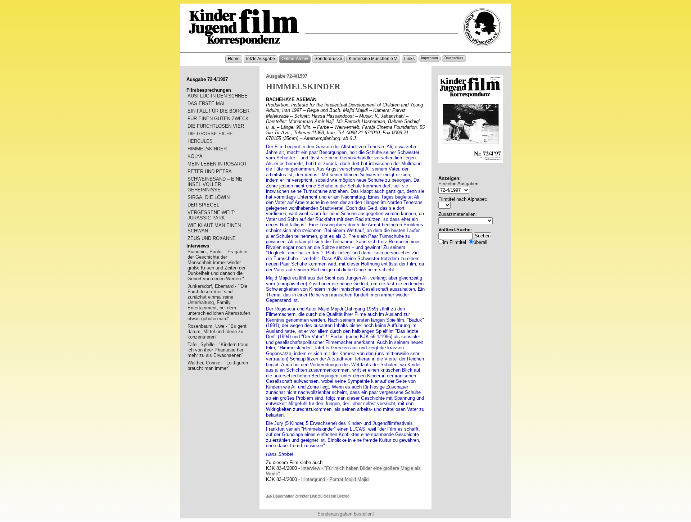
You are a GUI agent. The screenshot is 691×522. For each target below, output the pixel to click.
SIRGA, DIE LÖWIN (209, 197)
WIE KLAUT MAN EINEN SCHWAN (214, 228)
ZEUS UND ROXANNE (212, 238)
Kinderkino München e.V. (373, 58)
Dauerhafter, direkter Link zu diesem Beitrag (310, 496)
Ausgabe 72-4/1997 (286, 76)
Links (409, 58)
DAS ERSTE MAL (207, 103)
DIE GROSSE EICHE (210, 133)
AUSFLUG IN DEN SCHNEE (218, 96)
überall (480, 242)
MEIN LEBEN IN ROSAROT (217, 164)
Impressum (429, 58)
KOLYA (195, 156)
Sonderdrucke (328, 58)
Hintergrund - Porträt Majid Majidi (335, 479)
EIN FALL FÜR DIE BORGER (218, 111)
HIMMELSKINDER (207, 148)
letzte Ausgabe (260, 58)
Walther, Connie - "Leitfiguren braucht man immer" (218, 365)
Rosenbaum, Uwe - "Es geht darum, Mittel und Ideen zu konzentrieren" (217, 331)
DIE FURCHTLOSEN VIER (216, 126)
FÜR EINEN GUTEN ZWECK (218, 118)
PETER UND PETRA (210, 171)
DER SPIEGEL (203, 205)
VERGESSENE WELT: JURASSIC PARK (211, 215)
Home (234, 58)
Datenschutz (454, 58)
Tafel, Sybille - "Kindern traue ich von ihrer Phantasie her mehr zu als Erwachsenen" (218, 350)
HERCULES (200, 141)
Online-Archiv (294, 58)
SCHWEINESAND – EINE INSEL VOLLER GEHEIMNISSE (215, 184)
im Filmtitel (454, 242)
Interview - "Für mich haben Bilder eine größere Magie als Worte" (343, 471)
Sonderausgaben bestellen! (345, 514)
